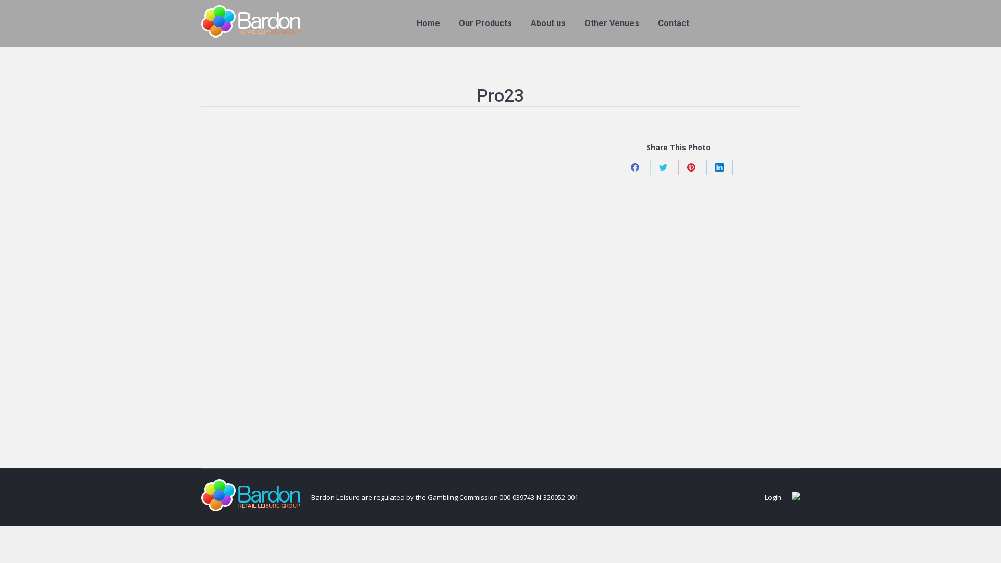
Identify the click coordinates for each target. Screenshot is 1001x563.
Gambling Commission (463, 497)
